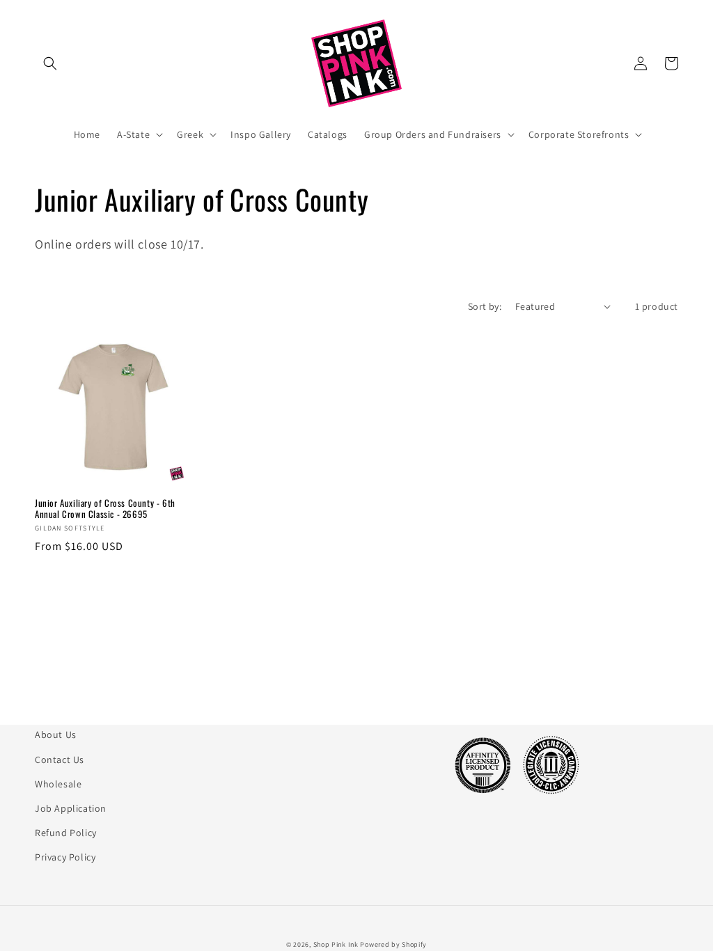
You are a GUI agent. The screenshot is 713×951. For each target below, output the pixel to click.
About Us (56, 734)
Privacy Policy (65, 857)
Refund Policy (66, 832)
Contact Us (59, 759)
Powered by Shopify (393, 944)
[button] (50, 63)
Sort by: (484, 306)
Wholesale (58, 784)
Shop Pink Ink (336, 944)
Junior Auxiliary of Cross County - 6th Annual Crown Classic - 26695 (105, 509)
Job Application (71, 808)
